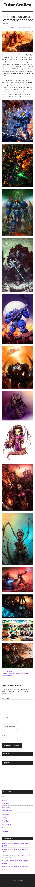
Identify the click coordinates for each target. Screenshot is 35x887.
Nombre (5, 718)
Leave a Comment (24, 27)
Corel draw (5, 804)
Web (3, 735)
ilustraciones (19, 673)
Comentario (6, 698)
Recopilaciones (6, 824)
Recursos (11, 671)
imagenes (26, 673)
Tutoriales (5, 831)
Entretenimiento (7, 810)
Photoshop (5, 821)
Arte (3, 797)
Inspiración (5, 814)
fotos (14, 673)
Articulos (4, 800)
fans (10, 673)
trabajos (9, 675)
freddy (4, 843)
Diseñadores (6, 807)
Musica (4, 817)
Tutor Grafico (17, 4)
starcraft (4, 675)
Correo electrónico (8, 727)
